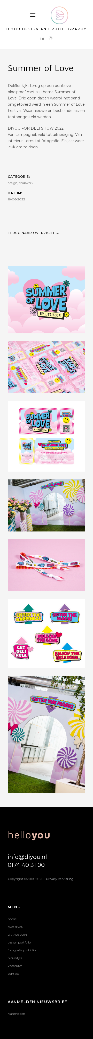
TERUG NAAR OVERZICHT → (33, 233)
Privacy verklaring (59, 879)
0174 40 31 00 (26, 865)
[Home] (59, 9)
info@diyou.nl (27, 856)
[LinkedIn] (42, 38)
